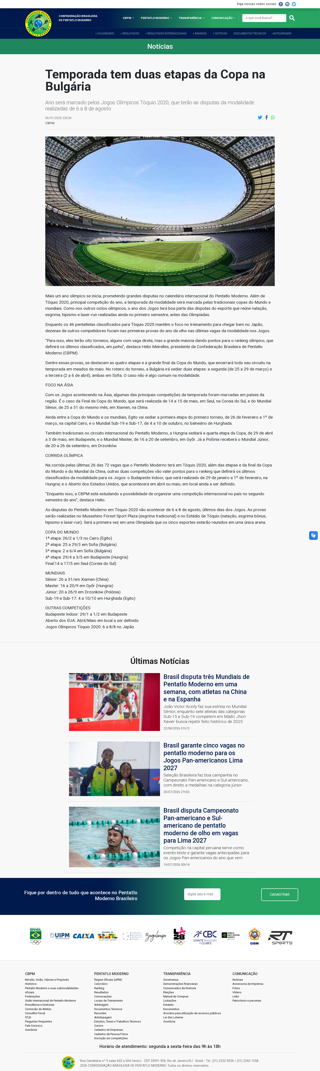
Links (235, 996)
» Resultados (130, 33)
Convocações (103, 996)
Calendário (101, 983)
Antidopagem (282, 33)
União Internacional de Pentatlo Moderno (50, 1000)
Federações (32, 996)
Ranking (99, 988)
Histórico (31, 983)
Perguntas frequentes (38, 1021)
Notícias (237, 979)
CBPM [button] (127, 18)
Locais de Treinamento (108, 1000)
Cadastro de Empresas (108, 1029)
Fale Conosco (33, 1025)
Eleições (168, 992)
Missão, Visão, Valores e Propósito (47, 979)
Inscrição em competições (111, 1038)
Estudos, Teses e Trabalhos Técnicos (117, 1021)
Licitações (169, 1000)
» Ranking (200, 33)
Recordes (100, 1013)
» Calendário (104, 33)
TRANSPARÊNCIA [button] (190, 18)
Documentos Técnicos (250, 33)
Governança (170, 979)
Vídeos (236, 992)
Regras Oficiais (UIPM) (108, 979)
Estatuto (168, 1004)
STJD (28, 1017)
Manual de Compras (176, 996)
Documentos (171, 1009)
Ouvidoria (31, 1029)
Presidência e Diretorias (39, 1004)
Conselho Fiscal (35, 1013)
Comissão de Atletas (38, 1009)
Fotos (236, 988)
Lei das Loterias (173, 1017)
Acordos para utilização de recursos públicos (192, 1013)
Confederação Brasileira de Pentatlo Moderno (78, 18)
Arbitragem (101, 1004)
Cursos (98, 1025)
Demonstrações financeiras (180, 983)
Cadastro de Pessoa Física (111, 1034)
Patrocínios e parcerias (246, 1000)
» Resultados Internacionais (166, 33)
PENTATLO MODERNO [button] (155, 18)
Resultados (101, 992)
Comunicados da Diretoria (179, 988)
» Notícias (220, 33)
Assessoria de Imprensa (247, 983)
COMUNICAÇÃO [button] (222, 18)
